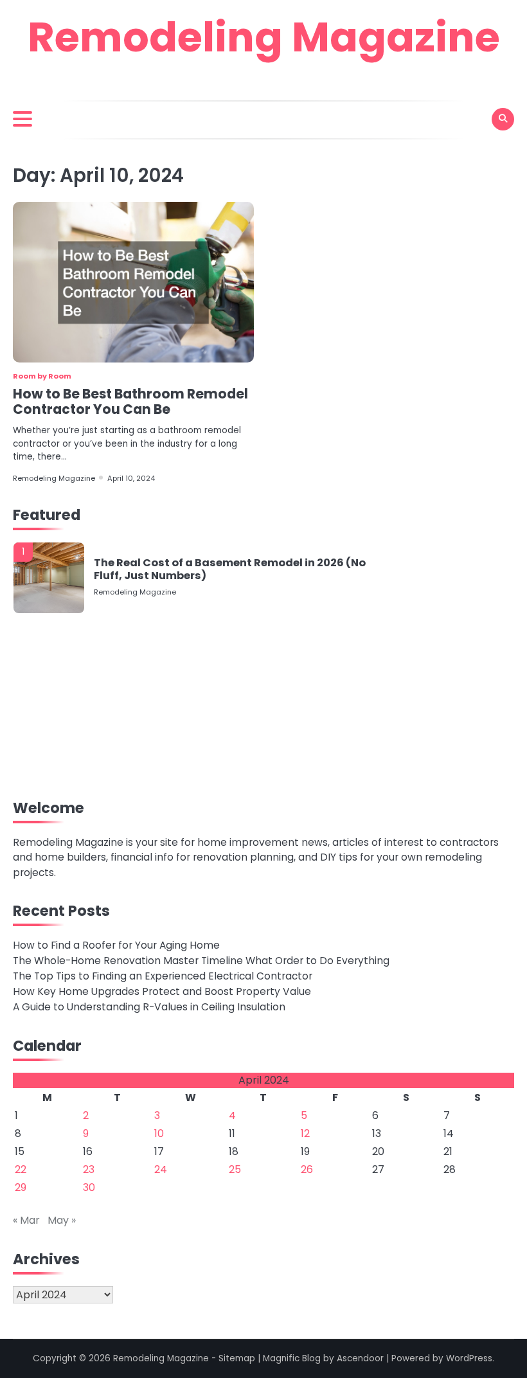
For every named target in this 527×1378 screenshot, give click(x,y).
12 (305, 1133)
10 (159, 1133)
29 (20, 1187)
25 (235, 1169)
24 (160, 1169)
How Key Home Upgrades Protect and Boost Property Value (162, 991)
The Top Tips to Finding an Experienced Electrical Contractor (162, 976)
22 (20, 1169)
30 (89, 1187)
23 (88, 1169)
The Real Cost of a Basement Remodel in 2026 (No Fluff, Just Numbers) (230, 569)
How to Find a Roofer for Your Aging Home (116, 945)
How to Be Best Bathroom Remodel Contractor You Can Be (130, 401)
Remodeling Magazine (264, 37)
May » (62, 1220)
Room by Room (42, 376)
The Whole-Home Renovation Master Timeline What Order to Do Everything (201, 960)
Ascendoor (360, 1358)
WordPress (469, 1358)
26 (307, 1169)
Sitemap (237, 1358)
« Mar (26, 1220)
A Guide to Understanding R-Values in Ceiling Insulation (149, 1007)
